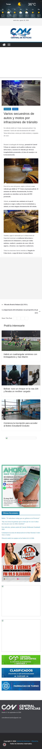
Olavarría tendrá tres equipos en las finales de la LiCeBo (18, 538)
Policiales (7, 109)
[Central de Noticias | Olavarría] (4, 44)
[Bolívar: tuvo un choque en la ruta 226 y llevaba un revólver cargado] (21, 366)
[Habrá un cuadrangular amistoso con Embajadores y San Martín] (21, 332)
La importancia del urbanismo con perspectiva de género (20, 311)
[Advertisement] (21, 62)
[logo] (21, 705)
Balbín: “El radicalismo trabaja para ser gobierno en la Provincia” (21, 518)
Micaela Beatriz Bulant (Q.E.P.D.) (16, 304)
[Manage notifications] (4, 744)
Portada (15, 109)
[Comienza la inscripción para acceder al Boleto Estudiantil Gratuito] (21, 401)
